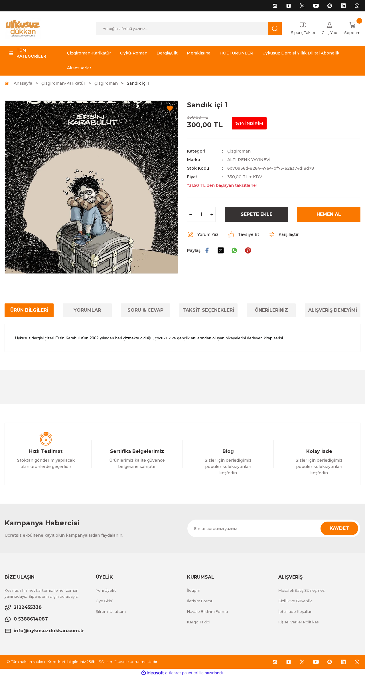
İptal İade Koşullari (295, 611)
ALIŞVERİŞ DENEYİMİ (332, 310)
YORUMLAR (87, 310)
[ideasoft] (152, 673)
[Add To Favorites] (170, 108)
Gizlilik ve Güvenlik (295, 601)
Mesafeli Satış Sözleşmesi (301, 590)
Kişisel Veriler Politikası (298, 622)
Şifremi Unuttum (111, 611)
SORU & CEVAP (145, 310)
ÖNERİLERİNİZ (271, 310)
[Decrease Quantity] (190, 214)
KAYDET (339, 528)
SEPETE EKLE (256, 214)
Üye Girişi (104, 601)
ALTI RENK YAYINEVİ (248, 159)
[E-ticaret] (181, 673)
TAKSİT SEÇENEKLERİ (208, 310)
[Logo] (23, 28)
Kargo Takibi (198, 622)
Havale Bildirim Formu (207, 611)
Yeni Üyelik (106, 590)
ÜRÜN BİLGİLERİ (29, 310)
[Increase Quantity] (211, 214)
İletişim (193, 590)
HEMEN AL (329, 214)
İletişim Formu (200, 601)
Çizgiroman (239, 151)
